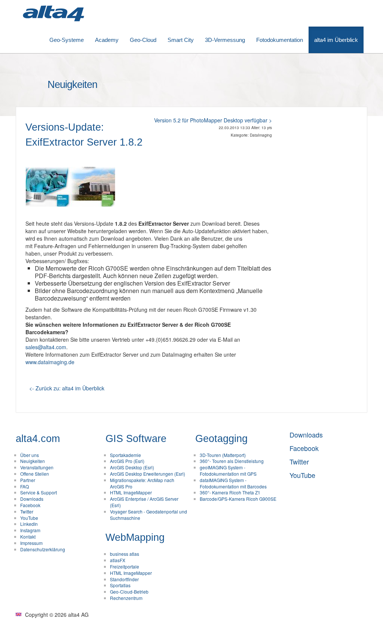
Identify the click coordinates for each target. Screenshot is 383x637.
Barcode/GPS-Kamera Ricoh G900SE (238, 499)
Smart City (181, 40)
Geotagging (221, 438)
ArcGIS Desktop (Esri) (132, 467)
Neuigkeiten (32, 461)
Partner (27, 480)
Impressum (31, 543)
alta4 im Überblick (336, 40)
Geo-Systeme (66, 40)
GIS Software (135, 438)
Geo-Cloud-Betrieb (129, 591)
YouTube (29, 518)
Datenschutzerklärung (42, 549)
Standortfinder (124, 579)
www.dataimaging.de (49, 362)
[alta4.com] (53, 13)
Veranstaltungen (36, 467)
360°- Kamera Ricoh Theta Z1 (230, 492)
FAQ (24, 486)
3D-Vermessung (225, 40)
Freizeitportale (124, 566)
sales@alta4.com (45, 347)
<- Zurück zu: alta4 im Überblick (66, 388)
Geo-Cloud (143, 40)
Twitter (26, 511)
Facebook (30, 505)
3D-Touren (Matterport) (223, 455)
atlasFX (117, 560)
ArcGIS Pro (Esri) (127, 461)
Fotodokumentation (279, 40)
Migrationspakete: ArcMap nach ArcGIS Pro (142, 483)
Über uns (29, 455)
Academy (107, 40)
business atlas (124, 554)
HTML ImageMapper (131, 492)
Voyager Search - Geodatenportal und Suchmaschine (148, 514)
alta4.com (38, 438)
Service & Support (38, 492)
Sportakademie (125, 455)
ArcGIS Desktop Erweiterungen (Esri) (147, 473)
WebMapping (135, 537)
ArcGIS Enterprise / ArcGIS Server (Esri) (144, 502)
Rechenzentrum (126, 598)
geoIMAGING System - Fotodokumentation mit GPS (228, 470)
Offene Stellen (34, 473)
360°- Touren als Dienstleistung (232, 461)
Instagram (30, 530)
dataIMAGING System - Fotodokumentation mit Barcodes (233, 483)
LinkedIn (29, 524)
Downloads (31, 499)
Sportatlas (120, 585)
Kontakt (28, 536)
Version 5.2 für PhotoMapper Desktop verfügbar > (213, 120)
